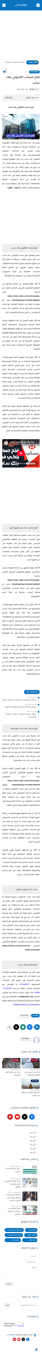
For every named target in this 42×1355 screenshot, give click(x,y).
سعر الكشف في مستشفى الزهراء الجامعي (14, 1211)
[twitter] (24, 1117)
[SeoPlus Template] (34, 1335)
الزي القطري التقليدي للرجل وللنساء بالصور (13, 1184)
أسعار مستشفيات (15, 1235)
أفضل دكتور (32, 1235)
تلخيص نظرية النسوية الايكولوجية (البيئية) (20, 707)
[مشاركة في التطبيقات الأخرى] (9, 1027)
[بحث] (4, 5)
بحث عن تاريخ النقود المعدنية (12, 1073)
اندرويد (17, 188)
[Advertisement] (21, 36)
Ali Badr (32, 89)
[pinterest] (10, 1117)
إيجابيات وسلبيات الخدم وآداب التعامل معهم (19, 700)
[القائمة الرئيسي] (38, 5)
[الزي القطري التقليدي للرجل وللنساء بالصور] (29, 1183)
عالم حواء (32, 1240)
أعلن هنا (33, 1133)
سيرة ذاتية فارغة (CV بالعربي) (13, 1170)
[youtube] (17, 1117)
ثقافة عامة (34, 72)
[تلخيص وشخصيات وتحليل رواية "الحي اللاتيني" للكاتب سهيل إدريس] (29, 1196)
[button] (29, 1027)
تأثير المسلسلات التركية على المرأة (31, 1094)
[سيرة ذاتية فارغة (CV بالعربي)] (29, 1170)
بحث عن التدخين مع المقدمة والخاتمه (32, 1073)
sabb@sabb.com (26, 997)
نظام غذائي (16, 1240)
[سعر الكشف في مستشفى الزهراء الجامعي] (29, 1210)
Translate (20, 1326)
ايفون (10, 188)
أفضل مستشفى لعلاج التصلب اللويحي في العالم (14, 62)
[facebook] (32, 1117)
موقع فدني (21, 5)
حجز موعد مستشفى (15, 1230)
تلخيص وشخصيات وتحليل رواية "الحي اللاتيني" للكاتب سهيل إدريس (13, 1198)
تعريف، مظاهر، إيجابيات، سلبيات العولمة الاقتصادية (21, 715)
